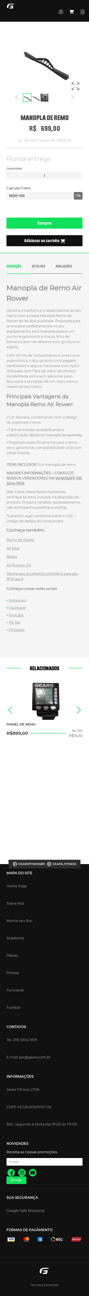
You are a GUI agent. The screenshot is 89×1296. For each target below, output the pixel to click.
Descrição (13, 266)
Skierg (11, 557)
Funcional (15, 990)
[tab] (19, 269)
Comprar (44, 223)
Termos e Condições (45, 1285)
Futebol (13, 1008)
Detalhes (38, 266)
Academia (15, 938)
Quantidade (14, 168)
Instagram (18, 600)
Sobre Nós (15, 903)
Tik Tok (15, 622)
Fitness (12, 973)
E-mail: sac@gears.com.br (28, 1057)
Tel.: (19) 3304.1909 (21, 1040)
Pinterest (17, 630)
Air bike (12, 548)
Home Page (16, 886)
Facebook (17, 608)
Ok (78, 196)
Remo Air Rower (20, 540)
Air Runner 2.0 (18, 565)
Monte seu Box (19, 921)
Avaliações (64, 266)
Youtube (16, 615)
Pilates (12, 955)
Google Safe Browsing (25, 1211)
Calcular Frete (18, 188)
